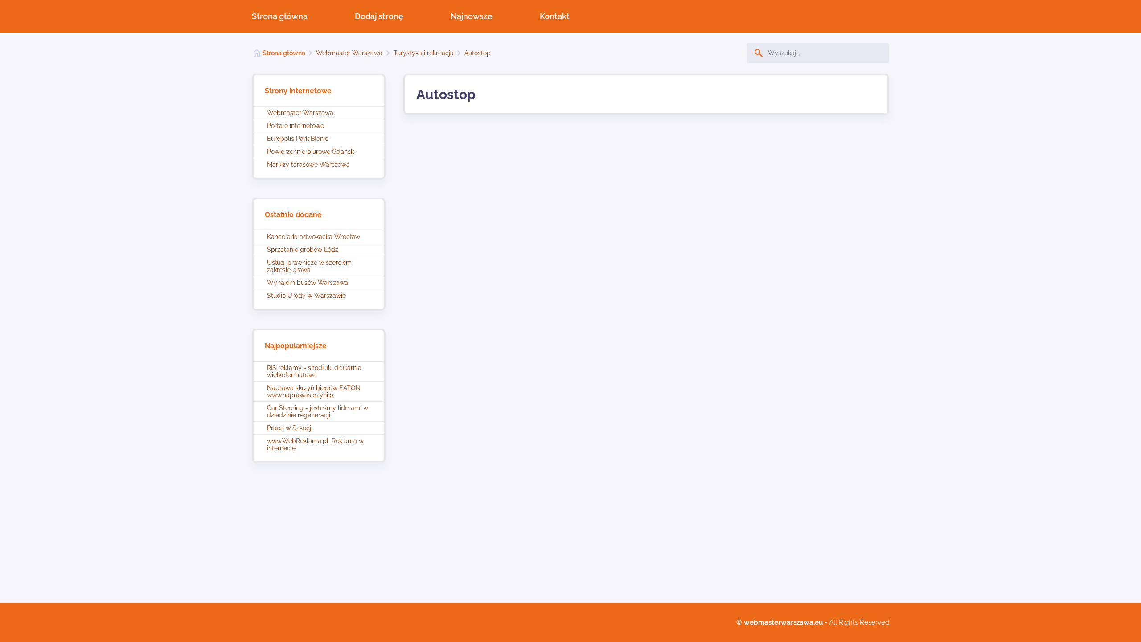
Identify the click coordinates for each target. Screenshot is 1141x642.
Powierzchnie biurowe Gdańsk (310, 151)
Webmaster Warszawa (349, 53)
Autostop (477, 53)
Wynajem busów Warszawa (307, 282)
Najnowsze (472, 16)
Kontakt (555, 16)
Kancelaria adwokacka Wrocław (313, 236)
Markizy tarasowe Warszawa (308, 164)
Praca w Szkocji (289, 428)
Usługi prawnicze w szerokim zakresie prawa (309, 266)
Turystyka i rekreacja (424, 53)
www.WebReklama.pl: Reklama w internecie (315, 444)
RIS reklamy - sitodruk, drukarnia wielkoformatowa (314, 371)
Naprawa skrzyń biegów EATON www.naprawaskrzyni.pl (314, 391)
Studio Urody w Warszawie (306, 295)
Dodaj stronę (379, 16)
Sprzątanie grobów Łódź (302, 249)
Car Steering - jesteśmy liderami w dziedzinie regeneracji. (317, 411)
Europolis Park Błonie (297, 138)
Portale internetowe (295, 125)
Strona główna (280, 16)
